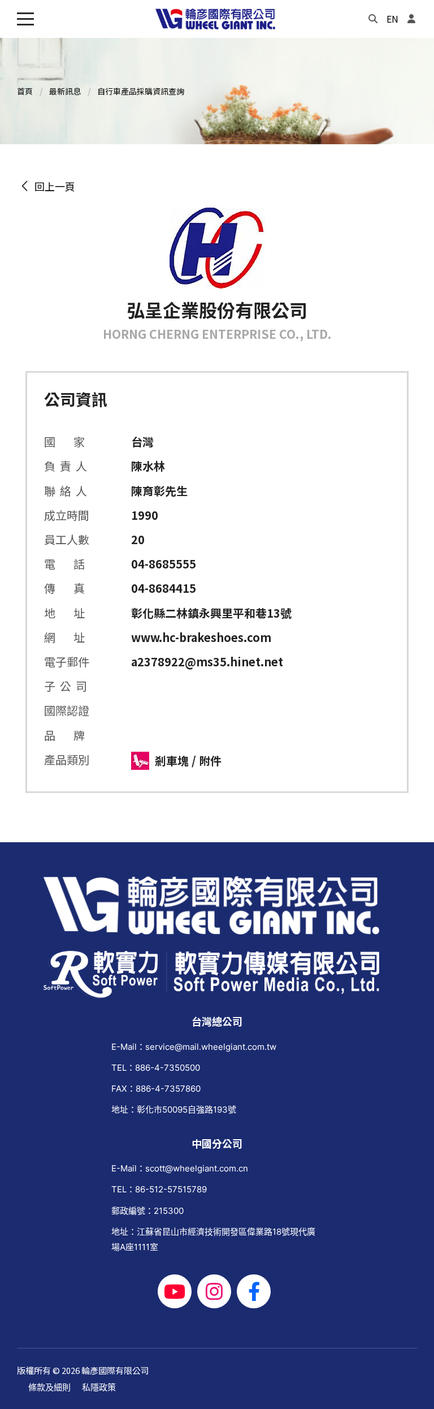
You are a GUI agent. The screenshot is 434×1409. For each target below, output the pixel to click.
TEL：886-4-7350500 (155, 1067)
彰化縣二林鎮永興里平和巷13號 (211, 613)
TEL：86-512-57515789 (159, 1189)
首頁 (25, 91)
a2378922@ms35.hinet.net (207, 661)
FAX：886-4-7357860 (156, 1088)
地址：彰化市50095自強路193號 (173, 1109)
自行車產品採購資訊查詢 (140, 91)
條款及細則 (49, 1387)
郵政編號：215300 (147, 1210)
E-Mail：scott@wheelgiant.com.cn (179, 1168)
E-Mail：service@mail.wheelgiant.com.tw (193, 1046)
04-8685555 (163, 563)
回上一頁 (52, 186)
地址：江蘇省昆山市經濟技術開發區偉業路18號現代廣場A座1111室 (213, 1239)
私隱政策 (99, 1387)
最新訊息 (65, 91)
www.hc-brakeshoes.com (201, 637)
